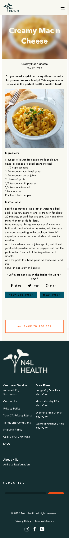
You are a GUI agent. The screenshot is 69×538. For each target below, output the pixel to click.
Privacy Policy (12, 408)
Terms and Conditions (17, 422)
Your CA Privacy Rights (17, 415)
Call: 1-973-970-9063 (16, 436)
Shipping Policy (12, 429)
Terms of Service (44, 521)
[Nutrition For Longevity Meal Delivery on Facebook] (34, 529)
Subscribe (14, 482)
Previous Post (21, 294)
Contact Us (10, 401)
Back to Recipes (37, 326)
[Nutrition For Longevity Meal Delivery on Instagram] (27, 529)
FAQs (6, 443)
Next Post (51, 294)
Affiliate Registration (16, 464)
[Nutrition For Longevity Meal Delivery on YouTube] (42, 529)
